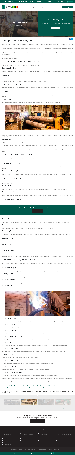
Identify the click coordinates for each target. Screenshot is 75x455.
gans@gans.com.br (7, 444)
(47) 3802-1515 (24, 1)
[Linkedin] (72, 2)
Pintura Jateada (62, 407)
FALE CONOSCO (56, 27)
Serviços (20, 449)
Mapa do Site (61, 1)
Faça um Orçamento (38, 420)
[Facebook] (70, 2)
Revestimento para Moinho (36, 387)
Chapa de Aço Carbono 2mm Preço (60, 385)
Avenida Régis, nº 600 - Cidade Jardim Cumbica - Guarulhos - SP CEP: (47, 435)
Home (20, 7)
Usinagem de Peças (44, 387)
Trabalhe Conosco (43, 449)
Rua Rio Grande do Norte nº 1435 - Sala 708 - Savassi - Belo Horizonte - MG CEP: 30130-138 (65, 435)
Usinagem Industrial (52, 387)
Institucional (26, 7)
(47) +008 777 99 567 (7, 440)
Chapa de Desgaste (6, 387)
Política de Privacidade (32, 449)
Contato (21, 14)
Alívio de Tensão (5, 385)
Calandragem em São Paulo (32, 385)
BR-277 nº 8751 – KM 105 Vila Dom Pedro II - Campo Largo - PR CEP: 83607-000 (29, 435)
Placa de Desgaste (28, 387)
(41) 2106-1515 (10, 1)
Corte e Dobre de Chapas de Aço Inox (29, 407)
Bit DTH (10, 385)
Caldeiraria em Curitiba (41, 385)
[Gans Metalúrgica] (10, 7)
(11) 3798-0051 (38, 1)
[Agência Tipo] (31, 453)
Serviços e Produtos (35, 7)
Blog (55, 7)
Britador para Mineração (23, 385)
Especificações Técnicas (46, 7)
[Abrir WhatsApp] (3, 452)
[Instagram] (68, 2)
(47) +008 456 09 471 (7, 442)
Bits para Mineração (14, 385)
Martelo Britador (21, 387)
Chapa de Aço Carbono (49, 385)
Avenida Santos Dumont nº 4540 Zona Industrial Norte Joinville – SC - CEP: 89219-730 (9, 435)
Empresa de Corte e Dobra (14, 387)
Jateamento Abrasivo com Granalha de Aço (46, 407)
